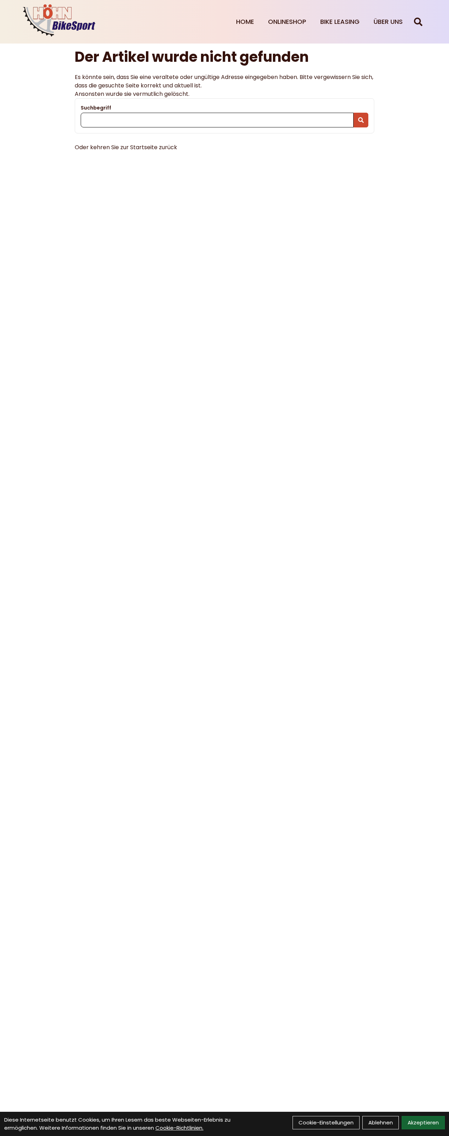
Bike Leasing (340, 21)
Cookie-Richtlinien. (179, 1127)
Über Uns (388, 21)
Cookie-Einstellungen (326, 1122)
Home (245, 21)
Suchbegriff (96, 107)
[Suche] (418, 21)
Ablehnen (380, 1122)
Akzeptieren (423, 1122)
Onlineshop (287, 21)
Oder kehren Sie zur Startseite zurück (126, 147)
